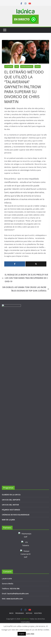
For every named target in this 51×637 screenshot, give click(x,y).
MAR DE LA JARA (8, 520)
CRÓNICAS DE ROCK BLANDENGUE (15, 515)
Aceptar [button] (21, 634)
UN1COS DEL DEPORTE (11, 500)
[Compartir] (14, 263)
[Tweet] (36, 263)
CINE (16, 66)
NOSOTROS (38, 613)
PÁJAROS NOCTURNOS (11, 510)
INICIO (11, 613)
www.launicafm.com (14, 599)
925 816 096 (14, 588)
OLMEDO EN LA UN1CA (11, 494)
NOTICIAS (29, 613)
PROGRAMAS (19, 613)
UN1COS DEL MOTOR (10, 505)
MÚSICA (37, 66)
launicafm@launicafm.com (18, 593)
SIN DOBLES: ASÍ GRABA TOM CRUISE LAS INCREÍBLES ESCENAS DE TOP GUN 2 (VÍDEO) (24, 289)
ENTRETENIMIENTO (26, 66)
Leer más (30, 633)
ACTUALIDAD (8, 66)
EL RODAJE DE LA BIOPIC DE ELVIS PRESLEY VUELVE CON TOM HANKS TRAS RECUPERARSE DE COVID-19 (26, 278)
